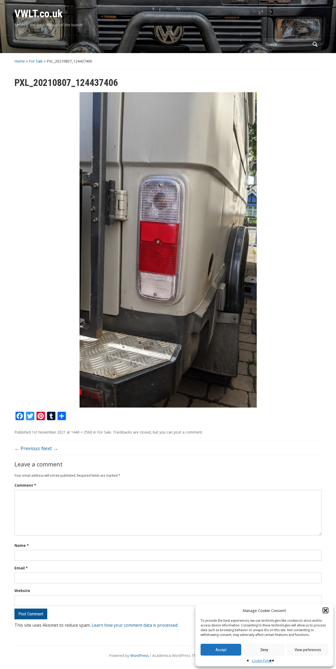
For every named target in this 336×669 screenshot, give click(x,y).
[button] (325, 610)
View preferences (308, 649)
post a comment (188, 432)
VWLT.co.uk (38, 14)
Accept (221, 649)
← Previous (27, 448)
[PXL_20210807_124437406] (168, 250)
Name (21, 545)
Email (21, 567)
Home (19, 61)
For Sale (36, 61)
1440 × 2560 (81, 432)
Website (22, 590)
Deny (264, 649)
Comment (25, 485)
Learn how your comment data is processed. (135, 625)
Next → (49, 448)
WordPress (139, 655)
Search (315, 44)
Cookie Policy (262, 660)
